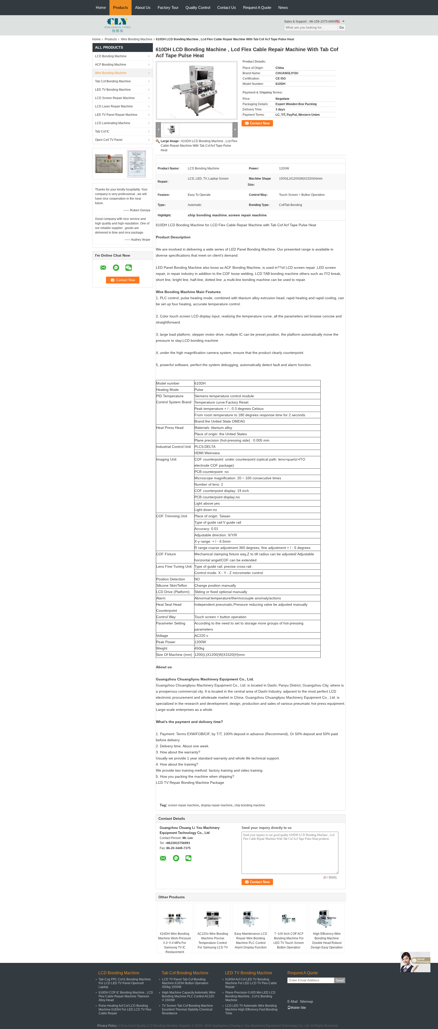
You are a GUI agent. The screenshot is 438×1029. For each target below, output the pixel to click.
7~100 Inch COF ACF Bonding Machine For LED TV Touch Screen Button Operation (288, 940)
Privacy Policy (107, 1025)
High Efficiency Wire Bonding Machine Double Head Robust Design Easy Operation (327, 940)
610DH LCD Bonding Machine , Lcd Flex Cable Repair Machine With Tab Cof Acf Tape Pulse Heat (199, 145)
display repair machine (216, 805)
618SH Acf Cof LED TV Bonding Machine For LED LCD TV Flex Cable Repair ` (251, 983)
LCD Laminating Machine (112, 123)
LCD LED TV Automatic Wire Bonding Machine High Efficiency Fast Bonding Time (251, 1009)
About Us (143, 7)
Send (339, 980)
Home (101, 7)
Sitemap (306, 1001)
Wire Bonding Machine (136, 39)
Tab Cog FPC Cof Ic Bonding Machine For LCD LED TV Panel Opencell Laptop (125, 983)
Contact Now (260, 123)
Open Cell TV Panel (108, 140)
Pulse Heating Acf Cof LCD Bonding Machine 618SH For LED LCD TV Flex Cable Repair (125, 1009)
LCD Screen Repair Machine (115, 98)
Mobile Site (298, 1007)
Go (341, 27)
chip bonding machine (249, 805)
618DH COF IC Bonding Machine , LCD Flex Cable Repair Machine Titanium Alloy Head (126, 996)
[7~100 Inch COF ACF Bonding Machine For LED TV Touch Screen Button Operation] (288, 918)
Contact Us (226, 7)
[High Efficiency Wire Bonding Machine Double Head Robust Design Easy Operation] (326, 918)
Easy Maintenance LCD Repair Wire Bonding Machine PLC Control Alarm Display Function (250, 940)
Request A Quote (257, 7)
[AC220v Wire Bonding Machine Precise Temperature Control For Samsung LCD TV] (212, 918)
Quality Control (198, 7)
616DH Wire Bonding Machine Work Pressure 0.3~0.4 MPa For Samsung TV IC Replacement (174, 943)
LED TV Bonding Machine (113, 89)
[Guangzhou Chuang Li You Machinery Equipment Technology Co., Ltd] (117, 25)
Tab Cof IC (102, 131)
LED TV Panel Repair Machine (116, 115)
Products (120, 7)
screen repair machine (183, 805)
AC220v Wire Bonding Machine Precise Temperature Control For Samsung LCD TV (212, 940)
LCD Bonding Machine (110, 56)
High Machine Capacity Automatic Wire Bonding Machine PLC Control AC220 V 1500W (188, 996)
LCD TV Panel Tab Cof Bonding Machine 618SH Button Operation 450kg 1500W (185, 983)
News (283, 7)
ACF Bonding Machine (110, 64)
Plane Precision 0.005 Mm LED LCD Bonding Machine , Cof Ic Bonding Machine (250, 996)
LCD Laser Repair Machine (114, 106)
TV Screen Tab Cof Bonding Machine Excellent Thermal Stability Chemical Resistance (187, 1009)
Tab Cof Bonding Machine (113, 81)
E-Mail (292, 1001)
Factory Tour (168, 7)
